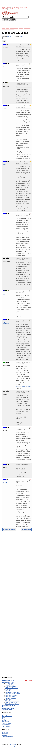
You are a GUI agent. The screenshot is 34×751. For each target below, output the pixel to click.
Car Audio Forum (7, 707)
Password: (19, 36)
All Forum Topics (7, 709)
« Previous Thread (9, 529)
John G (5, 164)
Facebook (5, 732)
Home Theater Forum (8, 705)
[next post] (4, 44)
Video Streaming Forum (12, 704)
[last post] (5, 44)
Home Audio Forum (8, 680)
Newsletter (17, 747)
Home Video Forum (8, 682)
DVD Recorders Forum (11, 688)
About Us (4, 747)
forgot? (21, 36)
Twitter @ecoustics (7, 736)
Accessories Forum (8, 708)
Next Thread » (26, 529)
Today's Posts (28, 680)
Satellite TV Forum (10, 698)
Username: (6, 36)
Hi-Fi (12, 7)
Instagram (5, 733)
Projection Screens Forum (12, 693)
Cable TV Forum (10, 685)
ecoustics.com (12, 744)
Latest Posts (6, 7)
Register (4, 719)
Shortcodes (5, 721)
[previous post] (4, 63)
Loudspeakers (18, 7)
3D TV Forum (9, 683)
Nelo (4, 294)
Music (17, 8)
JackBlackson (7, 483)
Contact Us (10, 747)
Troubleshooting (6, 723)
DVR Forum (8, 689)
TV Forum (8, 699)
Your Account (6, 726)
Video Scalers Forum (11, 702)
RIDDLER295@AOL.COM (23, 386)
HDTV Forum (9, 691)
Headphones (11, 8)
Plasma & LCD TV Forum (12, 692)
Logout (4, 717)
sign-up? (9, 36)
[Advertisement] (17, 604)
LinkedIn (4, 735)
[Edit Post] (30, 44)
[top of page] (3, 44)
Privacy (22, 747)
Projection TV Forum (11, 695)
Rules (4, 720)
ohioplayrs (6, 323)
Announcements (6, 724)
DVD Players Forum (11, 686)
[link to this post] (7, 44)
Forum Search (9, 20)
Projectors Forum (10, 696)
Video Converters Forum (12, 701)
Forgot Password (7, 716)
